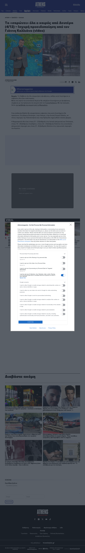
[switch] (63, 257)
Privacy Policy (52, 328)
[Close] (71, 225)
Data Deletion (33, 328)
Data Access (42, 328)
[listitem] (42, 254)
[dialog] (42, 276)
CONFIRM (30, 322)
